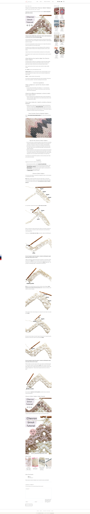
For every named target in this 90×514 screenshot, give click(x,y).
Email (36, 501)
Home (37, 1)
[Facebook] (58, 1)
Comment (28, 488)
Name (27, 501)
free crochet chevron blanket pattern (34, 115)
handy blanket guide (39, 106)
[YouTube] (61, 1)
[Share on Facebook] (0, 256)
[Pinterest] (60, 1)
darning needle (30, 170)
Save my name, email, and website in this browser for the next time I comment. (48, 500)
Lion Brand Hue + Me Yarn (31, 166)
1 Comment (38, 9)
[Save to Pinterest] (0, 259)
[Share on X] (0, 258)
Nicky (27, 9)
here (41, 37)
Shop (53, 1)
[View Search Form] (64, 1)
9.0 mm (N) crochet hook (42, 164)
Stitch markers (29, 168)
